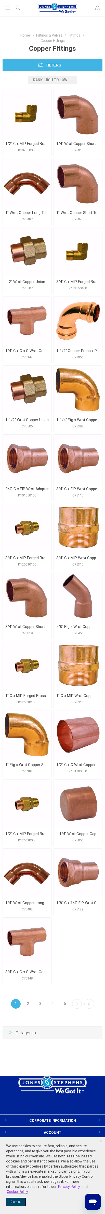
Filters (53, 65)
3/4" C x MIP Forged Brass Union (27, 558)
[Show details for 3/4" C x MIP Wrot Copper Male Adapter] (78, 527)
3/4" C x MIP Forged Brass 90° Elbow (78, 281)
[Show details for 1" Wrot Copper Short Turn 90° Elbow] (78, 182)
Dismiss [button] (15, 1202)
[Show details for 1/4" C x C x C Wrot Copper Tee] (27, 320)
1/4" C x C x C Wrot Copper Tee (27, 350)
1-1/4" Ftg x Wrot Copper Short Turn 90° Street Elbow (78, 420)
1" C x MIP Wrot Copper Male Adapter (78, 695)
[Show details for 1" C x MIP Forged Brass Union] (27, 665)
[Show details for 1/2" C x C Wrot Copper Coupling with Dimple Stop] (78, 734)
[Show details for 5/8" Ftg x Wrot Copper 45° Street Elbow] (78, 596)
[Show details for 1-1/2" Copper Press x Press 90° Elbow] (78, 320)
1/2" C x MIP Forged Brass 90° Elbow (27, 143)
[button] (101, 1141)
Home (25, 35)
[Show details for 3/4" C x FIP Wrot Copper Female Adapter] (78, 459)
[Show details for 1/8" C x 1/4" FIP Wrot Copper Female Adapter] (78, 873)
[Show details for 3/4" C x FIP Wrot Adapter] (27, 459)
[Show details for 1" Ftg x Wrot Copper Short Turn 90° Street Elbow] (27, 734)
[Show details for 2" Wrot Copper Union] (27, 251)
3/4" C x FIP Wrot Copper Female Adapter (78, 489)
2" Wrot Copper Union (27, 281)
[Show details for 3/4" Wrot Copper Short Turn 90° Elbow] (27, 596)
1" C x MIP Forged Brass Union (27, 695)
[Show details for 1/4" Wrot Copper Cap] (78, 803)
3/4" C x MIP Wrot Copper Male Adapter (78, 558)
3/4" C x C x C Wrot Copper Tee (27, 972)
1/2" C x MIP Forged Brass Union (27, 833)
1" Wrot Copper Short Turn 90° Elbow (78, 212)
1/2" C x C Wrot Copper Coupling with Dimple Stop (78, 764)
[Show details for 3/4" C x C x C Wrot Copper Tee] (27, 942)
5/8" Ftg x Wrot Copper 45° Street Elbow (78, 626)
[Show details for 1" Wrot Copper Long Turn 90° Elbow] (27, 182)
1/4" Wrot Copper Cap (77, 833)
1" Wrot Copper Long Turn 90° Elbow (27, 212)
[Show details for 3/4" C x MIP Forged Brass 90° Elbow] (78, 251)
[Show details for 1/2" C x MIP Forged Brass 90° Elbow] (27, 113)
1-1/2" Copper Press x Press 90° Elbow (78, 350)
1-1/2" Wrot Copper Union (27, 420)
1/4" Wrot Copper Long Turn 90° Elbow (27, 903)
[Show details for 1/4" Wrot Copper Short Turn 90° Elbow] (78, 113)
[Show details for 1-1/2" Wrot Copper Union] (27, 389)
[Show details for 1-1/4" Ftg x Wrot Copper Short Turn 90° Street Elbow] (78, 389)
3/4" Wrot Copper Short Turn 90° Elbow (27, 626)
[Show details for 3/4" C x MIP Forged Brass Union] (27, 527)
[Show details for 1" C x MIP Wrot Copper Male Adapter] (78, 665)
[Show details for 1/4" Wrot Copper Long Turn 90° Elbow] (27, 873)
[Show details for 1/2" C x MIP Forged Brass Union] (27, 803)
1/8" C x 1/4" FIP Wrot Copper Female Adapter (78, 903)
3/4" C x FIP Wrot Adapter (27, 489)
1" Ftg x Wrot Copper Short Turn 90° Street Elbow (27, 764)
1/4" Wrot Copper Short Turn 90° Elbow (78, 143)
